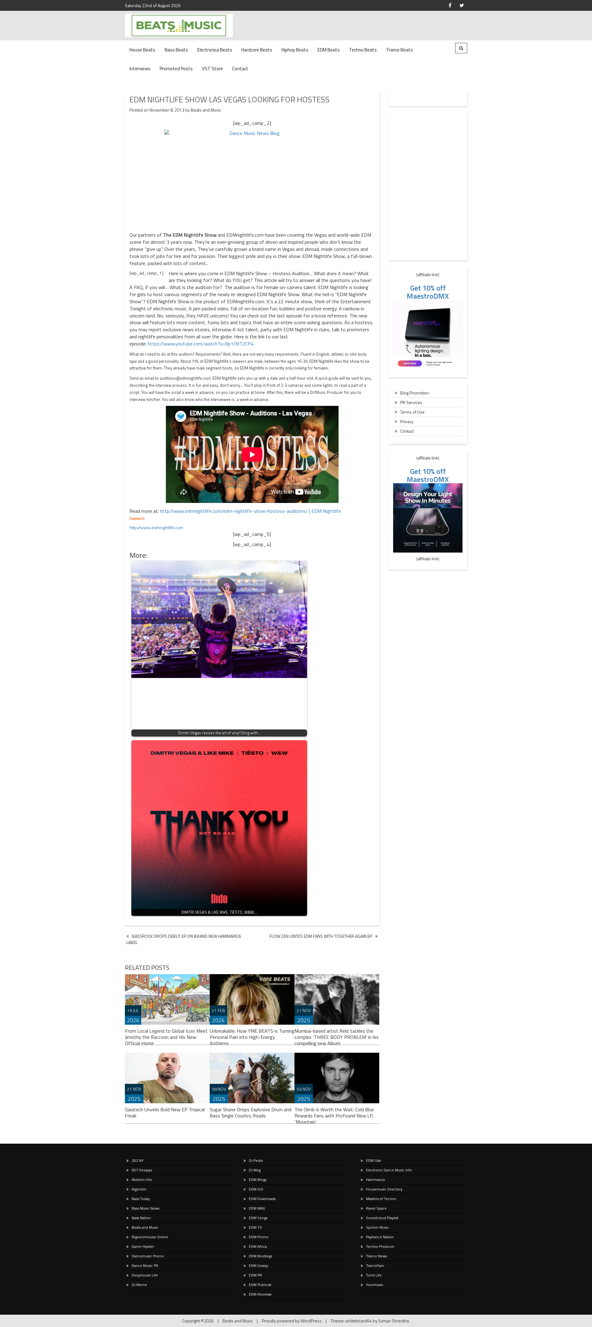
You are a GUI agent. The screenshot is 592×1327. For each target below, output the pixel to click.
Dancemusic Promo (148, 1256)
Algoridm (139, 1189)
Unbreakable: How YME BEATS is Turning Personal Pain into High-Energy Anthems (252, 1037)
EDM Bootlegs (260, 1256)
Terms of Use (412, 412)
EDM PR (255, 1275)
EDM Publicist (260, 1285)
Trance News (376, 1256)
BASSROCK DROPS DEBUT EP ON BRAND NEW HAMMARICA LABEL (183, 939)
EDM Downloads (262, 1199)
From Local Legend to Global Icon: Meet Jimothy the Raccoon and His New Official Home (166, 1037)
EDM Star (373, 1160)
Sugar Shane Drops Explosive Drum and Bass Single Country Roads (250, 1112)
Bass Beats (176, 49)
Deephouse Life (145, 1275)
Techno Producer (380, 1246)
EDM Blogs (257, 1179)
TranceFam (375, 1265)
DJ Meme (139, 1285)
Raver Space (376, 1208)
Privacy (406, 421)
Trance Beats (399, 49)
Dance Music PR (145, 1265)
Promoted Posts (176, 68)
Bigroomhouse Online (150, 1237)
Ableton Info (142, 1179)
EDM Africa (258, 1246)
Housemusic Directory (384, 1189)
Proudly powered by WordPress (292, 1320)
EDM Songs (258, 1218)
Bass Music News (145, 1208)
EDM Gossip (258, 1265)
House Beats (142, 49)
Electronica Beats (214, 49)
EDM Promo (259, 1237)
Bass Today (141, 1199)
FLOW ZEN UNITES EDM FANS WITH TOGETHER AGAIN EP (320, 936)
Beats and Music (206, 110)
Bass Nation (141, 1218)
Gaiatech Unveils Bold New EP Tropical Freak (165, 1112)
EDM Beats (329, 49)
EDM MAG (257, 1208)
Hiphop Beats (295, 49)
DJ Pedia (256, 1160)
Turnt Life (374, 1275)
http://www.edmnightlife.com (156, 527)
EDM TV (255, 1227)
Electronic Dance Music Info (389, 1170)
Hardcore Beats (256, 49)
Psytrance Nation (380, 1237)
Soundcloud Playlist (382, 1218)
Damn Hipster (143, 1246)
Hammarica (375, 1179)
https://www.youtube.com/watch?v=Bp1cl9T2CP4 (200, 343)
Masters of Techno (381, 1199)
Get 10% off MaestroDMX (428, 291)
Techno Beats (363, 49)
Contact (240, 68)
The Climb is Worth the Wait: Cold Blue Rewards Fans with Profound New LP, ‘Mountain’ (334, 1115)
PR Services (411, 402)
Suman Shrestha (393, 1320)
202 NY (138, 1160)
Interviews (140, 68)
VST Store (212, 68)
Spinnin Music (377, 1227)
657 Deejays (142, 1170)
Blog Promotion (414, 393)
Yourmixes (374, 1285)
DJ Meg (255, 1170)
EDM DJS (256, 1189)
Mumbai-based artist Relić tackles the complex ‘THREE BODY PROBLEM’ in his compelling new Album (336, 1037)
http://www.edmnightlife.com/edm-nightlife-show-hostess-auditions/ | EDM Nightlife (250, 511)
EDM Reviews (260, 1294)
